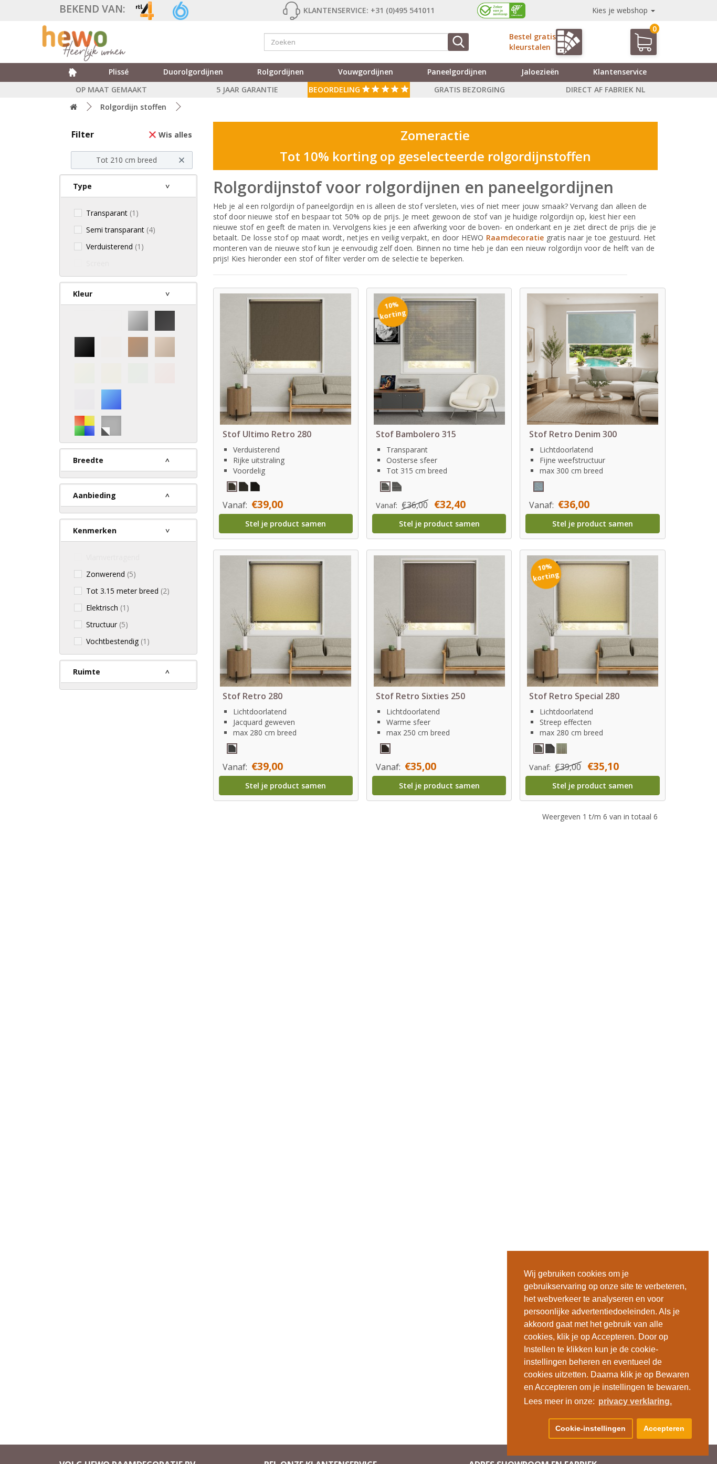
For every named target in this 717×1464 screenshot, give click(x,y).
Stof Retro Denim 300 (573, 434)
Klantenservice (620, 72)
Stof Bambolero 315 (416, 434)
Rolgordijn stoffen (133, 107)
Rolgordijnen (280, 72)
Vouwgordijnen (365, 72)
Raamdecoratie (516, 238)
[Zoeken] (458, 42)
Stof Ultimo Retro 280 (267, 434)
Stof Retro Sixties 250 (420, 696)
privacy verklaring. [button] (635, 1401)
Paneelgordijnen (457, 72)
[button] (534, 1429)
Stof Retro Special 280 (574, 696)
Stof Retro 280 (252, 696)
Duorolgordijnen (193, 72)
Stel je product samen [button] (285, 524)
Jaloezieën (540, 72)
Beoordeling (335, 89)
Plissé (119, 72)
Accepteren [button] (664, 1428)
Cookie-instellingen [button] (590, 1428)
